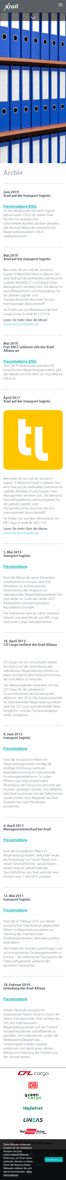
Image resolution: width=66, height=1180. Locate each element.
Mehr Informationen (17, 1173)
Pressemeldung (15, 567)
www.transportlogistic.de (20, 324)
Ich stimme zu (53, 1159)
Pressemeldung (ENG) (20, 206)
